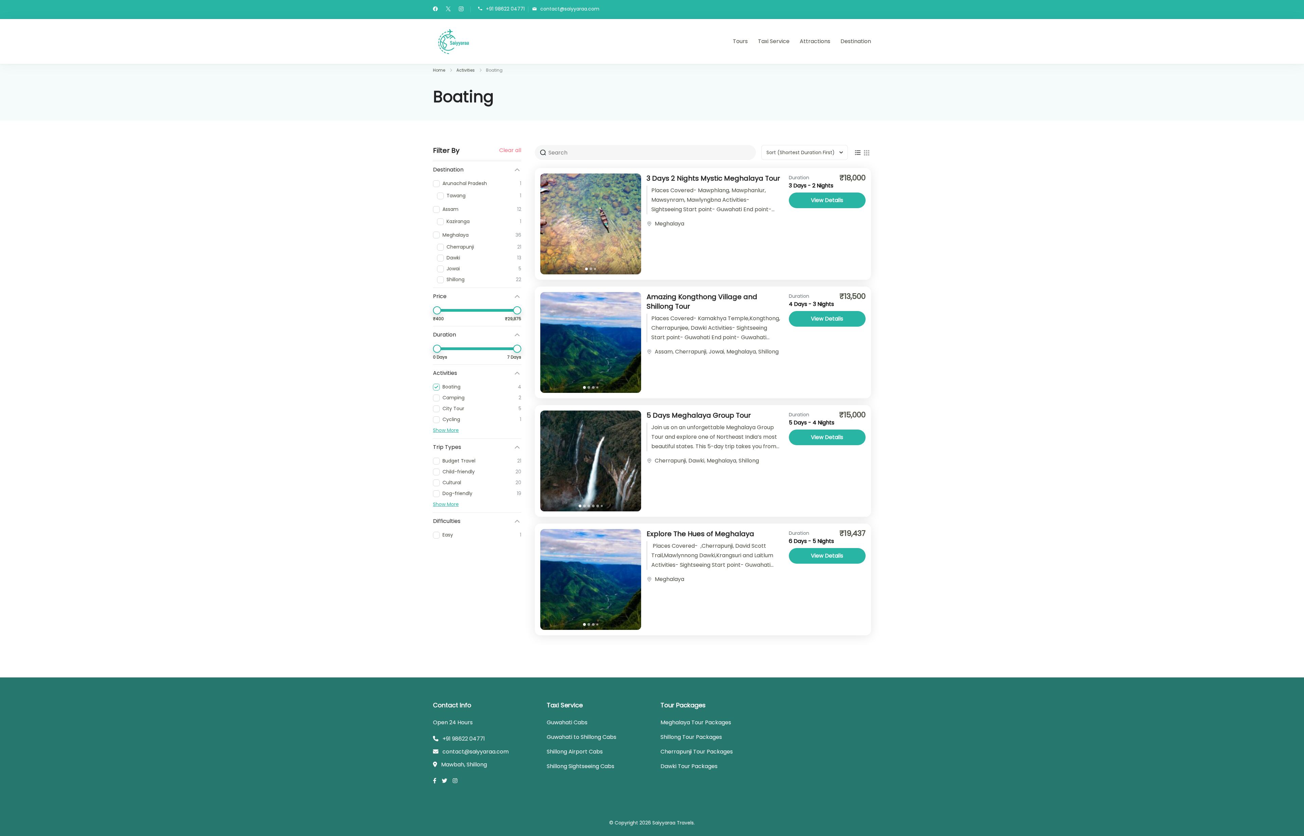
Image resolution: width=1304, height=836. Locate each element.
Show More (446, 430)
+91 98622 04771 (505, 9)
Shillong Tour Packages (691, 737)
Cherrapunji (690, 352)
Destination (855, 41)
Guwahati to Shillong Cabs (581, 737)
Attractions (815, 41)
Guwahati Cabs (567, 722)
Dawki (696, 461)
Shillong (768, 352)
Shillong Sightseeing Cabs (580, 766)
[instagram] (461, 9)
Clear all (510, 150)
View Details (827, 200)
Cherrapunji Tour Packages (696, 752)
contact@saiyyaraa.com (569, 9)
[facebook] (435, 9)
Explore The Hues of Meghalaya (700, 534)
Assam (664, 352)
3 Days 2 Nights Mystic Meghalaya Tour (713, 178)
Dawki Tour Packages (689, 766)
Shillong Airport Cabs (575, 752)
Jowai (716, 352)
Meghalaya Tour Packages (695, 722)
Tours (740, 41)
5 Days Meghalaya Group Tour (699, 415)
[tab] (586, 269)
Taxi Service (774, 41)
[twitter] (448, 9)
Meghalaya (669, 224)
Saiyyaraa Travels (673, 822)
